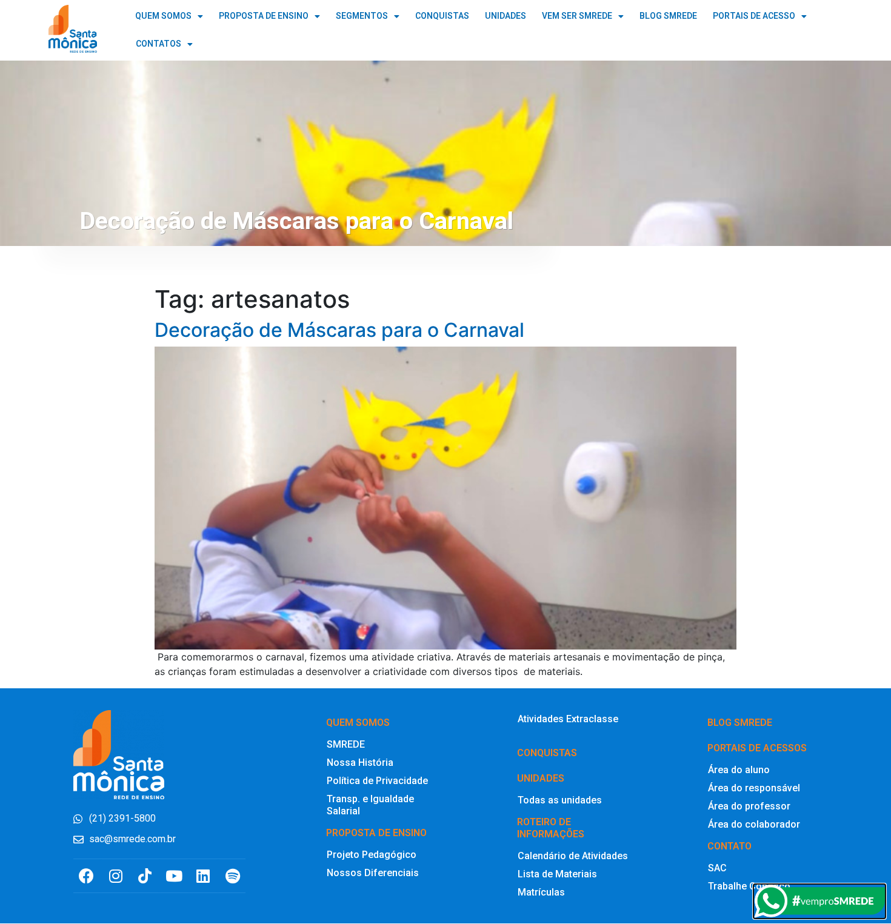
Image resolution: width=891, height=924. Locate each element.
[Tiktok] (144, 875)
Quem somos (358, 722)
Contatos (158, 44)
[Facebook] (86, 875)
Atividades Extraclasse (568, 719)
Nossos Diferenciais (373, 873)
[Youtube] (174, 875)
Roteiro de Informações (550, 828)
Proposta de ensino (376, 833)
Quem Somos (163, 16)
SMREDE (346, 744)
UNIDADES (505, 16)
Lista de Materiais (557, 874)
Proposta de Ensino (264, 16)
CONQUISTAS (442, 16)
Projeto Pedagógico (371, 854)
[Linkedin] (203, 875)
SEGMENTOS (362, 16)
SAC (717, 868)
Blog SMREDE (739, 722)
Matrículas (541, 892)
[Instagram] (115, 875)
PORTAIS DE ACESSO (754, 16)
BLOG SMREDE (668, 16)
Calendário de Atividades (573, 856)
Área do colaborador (754, 824)
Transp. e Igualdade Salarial (370, 805)
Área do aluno (739, 770)
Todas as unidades (560, 800)
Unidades (540, 778)
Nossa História (360, 762)
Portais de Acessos (757, 748)
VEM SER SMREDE (577, 16)
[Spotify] (232, 875)
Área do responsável (754, 788)
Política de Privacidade (377, 780)
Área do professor (749, 806)
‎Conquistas (547, 753)
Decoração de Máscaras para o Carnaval (339, 330)
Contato (729, 846)
